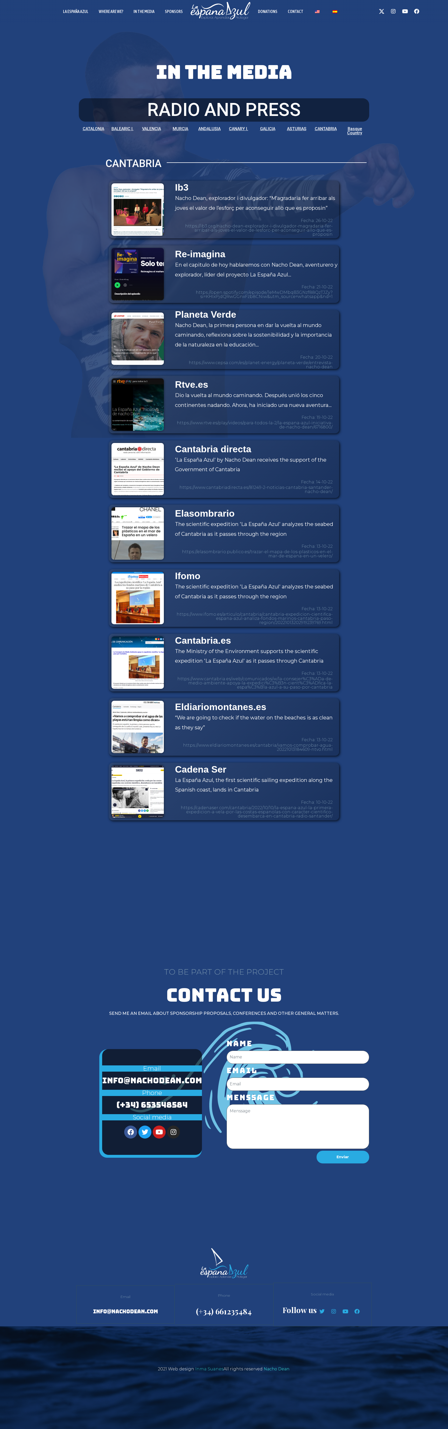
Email (242, 1071)
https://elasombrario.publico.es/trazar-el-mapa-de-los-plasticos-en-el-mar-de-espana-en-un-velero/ (257, 553)
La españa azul (75, 11)
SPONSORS (174, 11)
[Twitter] (144, 1132)
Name (240, 1044)
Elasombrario (205, 513)
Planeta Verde (205, 314)
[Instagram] (393, 11)
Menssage (251, 1097)
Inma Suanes (209, 1368)
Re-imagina (200, 254)
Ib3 (181, 187)
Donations (267, 11)
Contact (295, 11)
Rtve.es (191, 384)
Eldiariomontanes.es (220, 707)
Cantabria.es (203, 640)
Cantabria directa (213, 449)
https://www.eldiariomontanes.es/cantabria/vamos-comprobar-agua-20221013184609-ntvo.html (258, 747)
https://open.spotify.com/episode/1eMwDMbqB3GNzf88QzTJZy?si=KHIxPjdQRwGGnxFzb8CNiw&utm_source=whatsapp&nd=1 (264, 294)
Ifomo (187, 576)
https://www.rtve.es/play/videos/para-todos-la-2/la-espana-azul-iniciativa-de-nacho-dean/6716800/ (255, 424)
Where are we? (111, 11)
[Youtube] (405, 11)
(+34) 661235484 (224, 1311)
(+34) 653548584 (152, 1105)
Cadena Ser (200, 769)
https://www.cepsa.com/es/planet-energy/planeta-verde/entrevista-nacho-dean (261, 364)
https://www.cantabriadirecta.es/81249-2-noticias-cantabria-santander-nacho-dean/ (256, 489)
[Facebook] (416, 11)
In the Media (144, 11)
